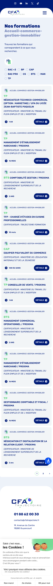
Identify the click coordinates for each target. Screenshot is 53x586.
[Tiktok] (38, 3)
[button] (44, 12)
